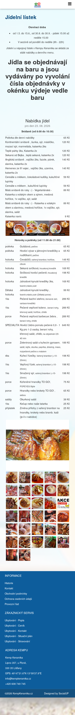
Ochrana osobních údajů (18, 598)
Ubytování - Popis (14, 620)
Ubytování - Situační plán (18, 636)
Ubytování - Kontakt (16, 630)
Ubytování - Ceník (15, 625)
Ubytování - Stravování (17, 641)
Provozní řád (12, 604)
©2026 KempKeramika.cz (19, 693)
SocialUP (64, 693)
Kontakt (9, 588)
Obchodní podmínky (16, 593)
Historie (9, 583)
